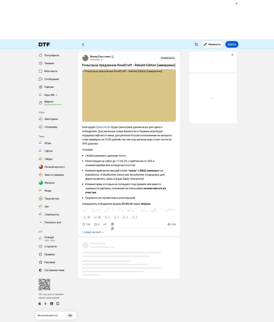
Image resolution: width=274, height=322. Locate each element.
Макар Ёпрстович (100, 56)
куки (56, 315)
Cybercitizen (103, 127)
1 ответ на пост (91, 232)
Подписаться (167, 58)
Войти (232, 44)
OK (70, 315)
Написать (214, 44)
